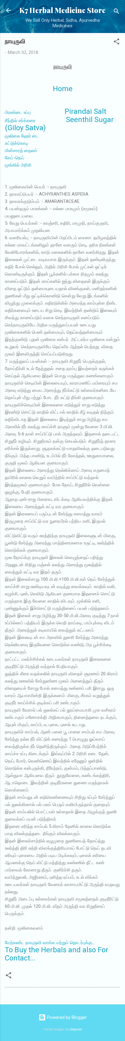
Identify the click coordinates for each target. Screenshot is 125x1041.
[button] (116, 42)
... (50, 942)
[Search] (116, 12)
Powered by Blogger (66, 1017)
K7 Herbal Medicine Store (62, 10)
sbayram (75, 1029)
